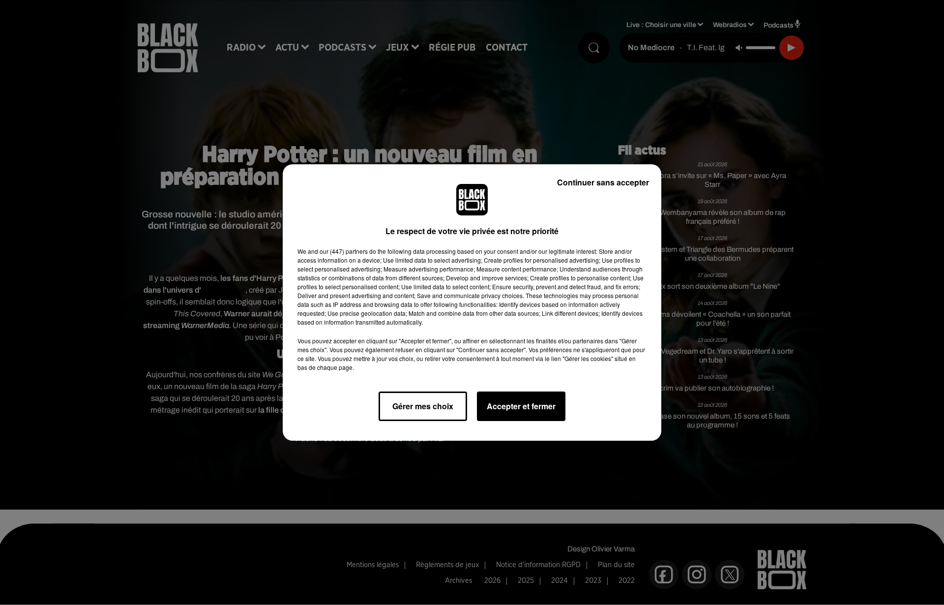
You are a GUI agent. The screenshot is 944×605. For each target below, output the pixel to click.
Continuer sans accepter (603, 182)
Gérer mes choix (422, 406)
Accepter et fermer (521, 406)
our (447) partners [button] (344, 251)
